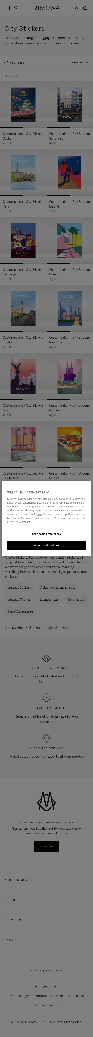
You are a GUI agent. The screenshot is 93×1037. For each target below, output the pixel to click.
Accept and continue (46, 545)
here (39, 514)
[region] (46, 518)
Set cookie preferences (46, 534)
